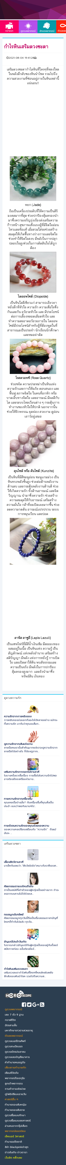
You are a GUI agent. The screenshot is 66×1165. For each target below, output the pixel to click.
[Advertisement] (33, 120)
